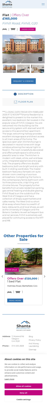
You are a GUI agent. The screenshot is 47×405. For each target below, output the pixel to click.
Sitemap (32, 349)
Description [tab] (25, 94)
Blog (31, 336)
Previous (6, 49)
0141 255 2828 (18, 346)
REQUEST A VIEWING (23, 81)
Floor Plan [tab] (25, 102)
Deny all (23, 393)
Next (41, 49)
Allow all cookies (23, 386)
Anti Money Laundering (34, 344)
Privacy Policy (35, 340)
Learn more (9, 379)
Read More (15, 300)
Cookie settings (24, 399)
